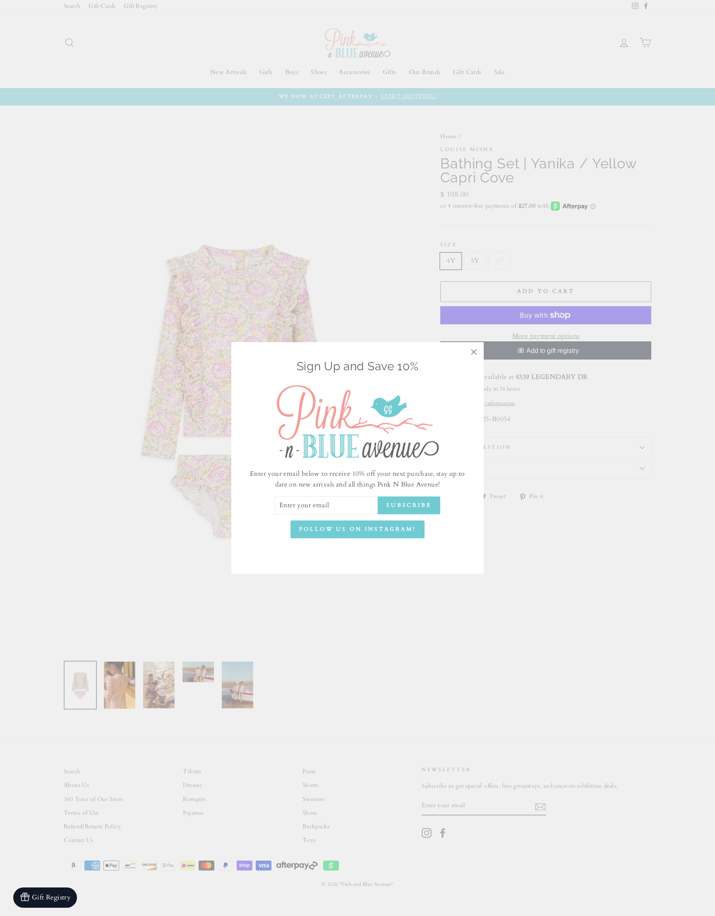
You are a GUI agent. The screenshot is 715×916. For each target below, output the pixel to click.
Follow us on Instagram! (357, 529)
